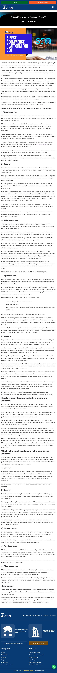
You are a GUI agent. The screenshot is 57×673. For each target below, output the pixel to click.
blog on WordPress (41, 144)
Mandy (24, 21)
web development (28, 192)
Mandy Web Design (28, 670)
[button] (33, 7)
